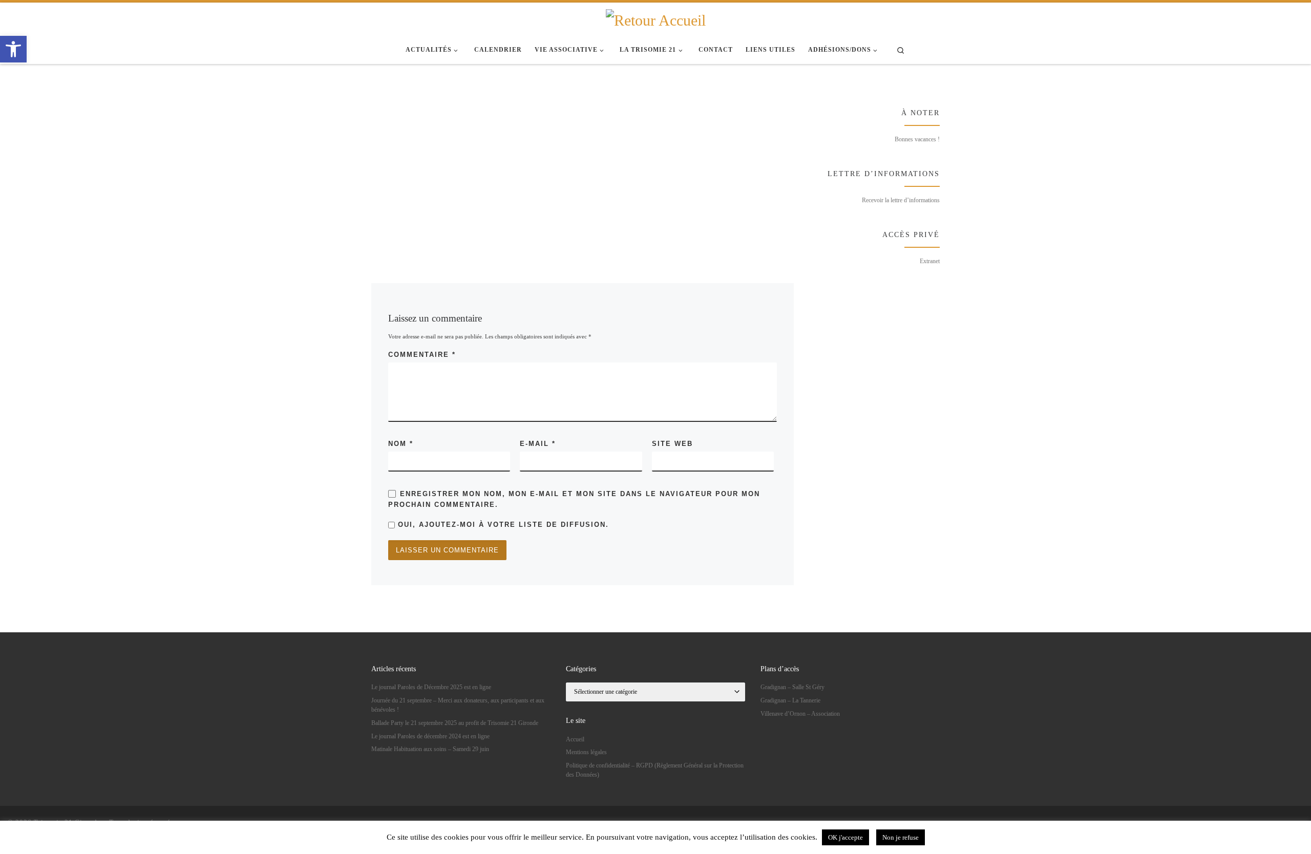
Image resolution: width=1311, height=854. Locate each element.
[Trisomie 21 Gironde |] (656, 19)
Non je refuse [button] (900, 837)
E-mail (538, 443)
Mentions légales (586, 752)
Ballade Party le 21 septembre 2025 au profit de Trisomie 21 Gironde (454, 723)
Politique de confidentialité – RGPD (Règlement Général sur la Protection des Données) (655, 770)
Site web (672, 443)
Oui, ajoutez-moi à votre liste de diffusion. (502, 524)
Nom (400, 443)
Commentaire (422, 354)
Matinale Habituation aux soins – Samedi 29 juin (430, 749)
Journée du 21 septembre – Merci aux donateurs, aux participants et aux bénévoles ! (457, 705)
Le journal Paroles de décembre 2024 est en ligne (430, 736)
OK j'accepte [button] (845, 837)
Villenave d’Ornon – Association (800, 713)
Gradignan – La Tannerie (790, 700)
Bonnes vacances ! (917, 139)
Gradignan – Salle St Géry (792, 687)
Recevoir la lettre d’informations (901, 200)
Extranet (930, 261)
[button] (13, 49)
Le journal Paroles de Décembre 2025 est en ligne (431, 687)
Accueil (575, 739)
